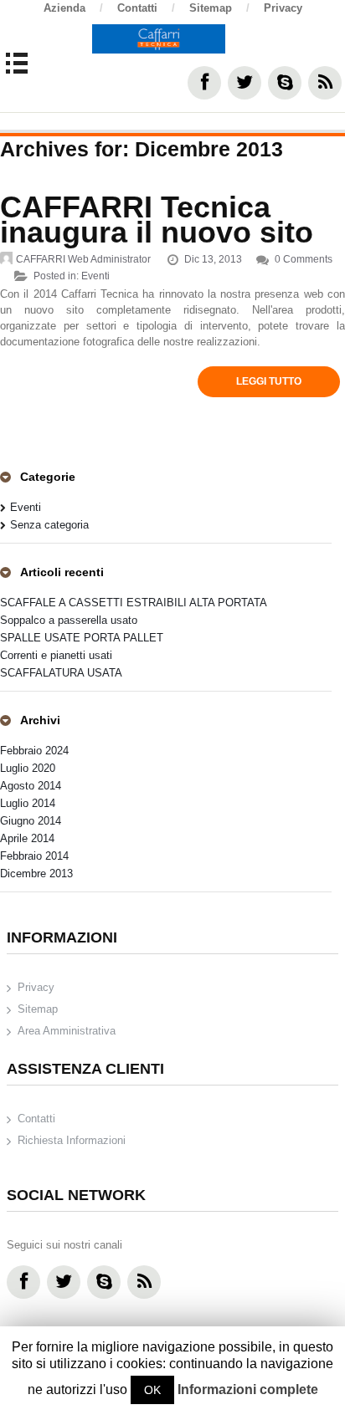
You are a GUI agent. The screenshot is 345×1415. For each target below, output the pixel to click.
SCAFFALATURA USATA (61, 673)
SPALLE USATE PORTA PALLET (81, 637)
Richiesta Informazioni (72, 1140)
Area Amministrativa (67, 1030)
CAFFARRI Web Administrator (83, 259)
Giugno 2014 (30, 821)
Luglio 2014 (27, 803)
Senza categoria (49, 524)
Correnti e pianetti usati (56, 655)
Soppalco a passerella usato (68, 620)
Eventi (95, 276)
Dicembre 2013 (36, 873)
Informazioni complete (248, 1389)
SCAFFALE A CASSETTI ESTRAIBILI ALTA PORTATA (133, 602)
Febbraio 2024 (34, 750)
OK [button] (152, 1390)
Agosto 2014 (30, 785)
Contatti (146, 8)
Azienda (73, 8)
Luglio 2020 (27, 768)
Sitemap (219, 8)
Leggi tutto (268, 381)
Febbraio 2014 (34, 856)
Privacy (283, 8)
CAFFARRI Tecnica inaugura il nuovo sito (156, 219)
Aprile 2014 (27, 838)
